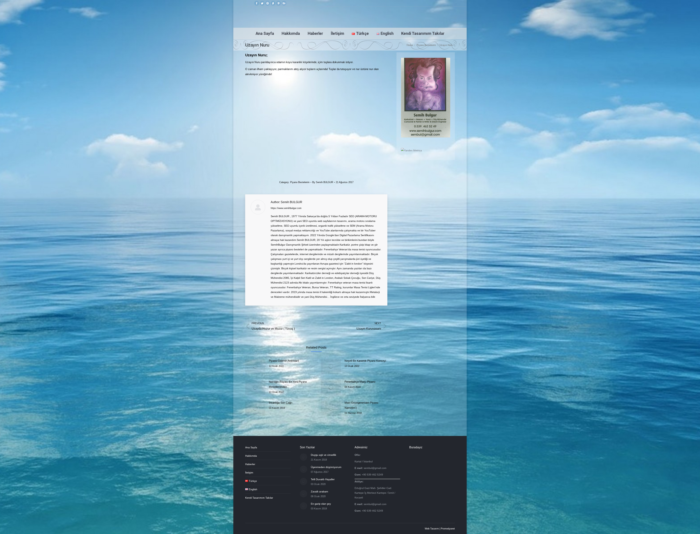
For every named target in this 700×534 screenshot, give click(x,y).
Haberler (250, 464)
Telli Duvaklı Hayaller (323, 479)
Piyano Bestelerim (300, 182)
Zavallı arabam (319, 491)
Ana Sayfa (251, 447)
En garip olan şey (321, 503)
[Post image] (255, 366)
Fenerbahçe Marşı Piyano (360, 381)
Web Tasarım (432, 528)
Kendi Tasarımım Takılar (259, 497)
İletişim (249, 472)
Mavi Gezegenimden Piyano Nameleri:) (361, 405)
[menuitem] (264, 33)
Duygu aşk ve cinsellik (323, 454)
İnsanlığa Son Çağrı (280, 402)
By (322, 182)
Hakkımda (251, 455)
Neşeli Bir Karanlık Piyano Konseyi (365, 360)
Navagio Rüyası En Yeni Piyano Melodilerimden (288, 384)
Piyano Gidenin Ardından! (284, 360)
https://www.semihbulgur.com (286, 208)
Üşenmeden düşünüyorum (326, 467)
